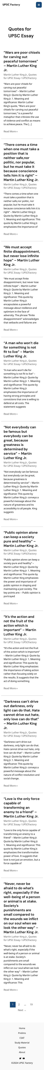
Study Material (22, 1042)
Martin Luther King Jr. (15, 74)
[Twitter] (20, 1058)
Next (22, 1010)
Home (22, 1028)
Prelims (22, 1033)
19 (31, 1004)
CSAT (22, 1037)
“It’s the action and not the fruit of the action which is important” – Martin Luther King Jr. (20, 625)
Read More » (11, 131)
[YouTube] (24, 1058)
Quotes (22, 1047)
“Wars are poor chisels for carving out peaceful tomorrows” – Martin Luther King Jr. (22, 61)
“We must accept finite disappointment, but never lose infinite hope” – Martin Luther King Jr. (22, 256)
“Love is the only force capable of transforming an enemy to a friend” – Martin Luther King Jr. (22, 808)
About (22, 1052)
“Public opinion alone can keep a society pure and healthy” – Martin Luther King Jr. (21, 539)
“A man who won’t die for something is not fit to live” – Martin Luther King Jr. (21, 349)
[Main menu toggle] (39, 5)
